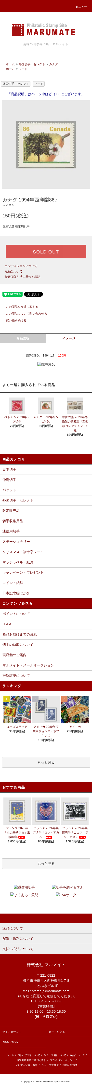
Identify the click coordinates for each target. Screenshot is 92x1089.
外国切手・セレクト (32, 64)
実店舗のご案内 (14, 655)
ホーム (10, 64)
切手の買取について (17, 645)
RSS (65, 1065)
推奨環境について (16, 675)
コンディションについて (21, 266)
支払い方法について (29, 1055)
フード (23, 69)
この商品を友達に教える (22, 306)
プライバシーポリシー (62, 1060)
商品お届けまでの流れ (19, 634)
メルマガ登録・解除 (26, 1065)
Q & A (6, 624)
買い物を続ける (16, 320)
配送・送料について (55, 1055)
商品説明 (22, 338)
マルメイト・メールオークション (28, 665)
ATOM (73, 1065)
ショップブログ (50, 1065)
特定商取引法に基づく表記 (22, 277)
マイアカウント (11, 1031)
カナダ (53, 64)
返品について (14, 271)
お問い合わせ (10, 1041)
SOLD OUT (46, 251)
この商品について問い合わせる (26, 313)
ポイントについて (16, 614)
